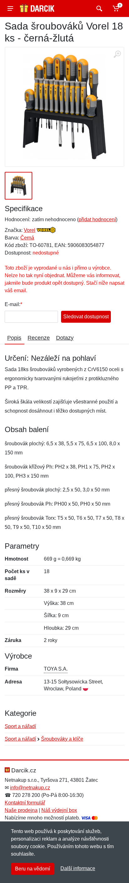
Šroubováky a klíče (62, 739)
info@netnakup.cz (30, 787)
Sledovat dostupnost (86, 316)
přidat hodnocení (97, 219)
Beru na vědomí (32, 868)
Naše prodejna (21, 810)
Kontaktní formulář (25, 802)
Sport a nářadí (20, 726)
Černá (27, 237)
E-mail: (12, 304)
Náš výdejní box (59, 810)
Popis (14, 338)
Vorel (29, 230)
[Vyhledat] (98, 8)
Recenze (39, 338)
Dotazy (65, 338)
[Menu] (10, 8)
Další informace (77, 868)
